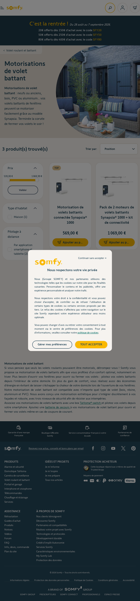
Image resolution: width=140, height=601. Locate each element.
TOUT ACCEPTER (91, 344)
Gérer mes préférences (52, 344)
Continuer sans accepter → (92, 258)
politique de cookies (87, 332)
